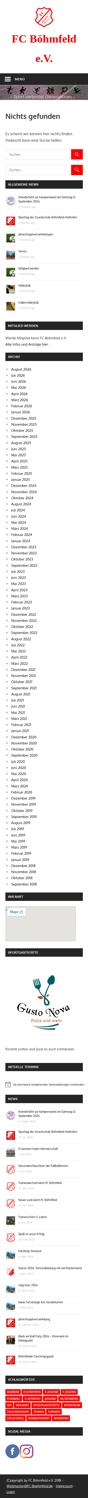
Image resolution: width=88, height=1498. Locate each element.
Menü (20, 79)
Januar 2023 (20, 608)
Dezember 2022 (23, 614)
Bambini (13, 1392)
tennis (39, 1411)
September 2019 (24, 817)
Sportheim (72, 1405)
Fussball (13, 1398)
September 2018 (24, 884)
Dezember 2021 (23, 669)
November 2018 (23, 872)
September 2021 (24, 688)
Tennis (22, 251)
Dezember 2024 (23, 485)
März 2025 (19, 467)
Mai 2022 (18, 651)
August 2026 (21, 369)
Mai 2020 (18, 774)
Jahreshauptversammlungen (35, 234)
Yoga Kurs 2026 (28, 1285)
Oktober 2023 (22, 559)
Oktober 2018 (22, 878)
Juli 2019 (17, 829)
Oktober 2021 (21, 682)
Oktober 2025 (22, 430)
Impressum (64, 1486)
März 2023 (19, 596)
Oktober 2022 (22, 626)
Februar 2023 (21, 602)
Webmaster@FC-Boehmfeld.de (30, 1486)
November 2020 (24, 743)
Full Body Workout (29, 1251)
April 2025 (19, 461)
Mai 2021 (18, 712)
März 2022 (19, 663)
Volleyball (24, 285)
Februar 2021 (21, 724)
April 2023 (19, 590)
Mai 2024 (18, 522)
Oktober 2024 (22, 498)
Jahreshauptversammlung (34, 1319)
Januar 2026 (20, 412)
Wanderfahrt (39, 1418)
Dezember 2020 (23, 737)
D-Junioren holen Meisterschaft (38, 1149)
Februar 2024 (21, 534)
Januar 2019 (20, 859)
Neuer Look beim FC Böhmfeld (37, 1200)
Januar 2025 (20, 479)
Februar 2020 (21, 792)
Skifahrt (22, 1405)
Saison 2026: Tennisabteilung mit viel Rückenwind (50, 1268)
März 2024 (19, 528)
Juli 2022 (18, 645)
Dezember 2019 (23, 798)
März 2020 (19, 786)
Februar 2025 (21, 473)
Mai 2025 (18, 455)
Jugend (50, 1398)
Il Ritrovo (33, 1398)
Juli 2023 (18, 571)
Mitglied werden (28, 268)
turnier (54, 1411)
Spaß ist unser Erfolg (31, 1234)
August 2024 (21, 504)
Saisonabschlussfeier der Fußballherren (43, 1166)
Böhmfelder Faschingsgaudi (36, 1356)
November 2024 (24, 492)
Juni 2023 (18, 577)
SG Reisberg (69, 1398)
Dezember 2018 (23, 866)
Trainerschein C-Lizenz (32, 1217)
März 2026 (19, 400)
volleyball (15, 1418)
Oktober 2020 (22, 749)
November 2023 (24, 553)
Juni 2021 (18, 706)
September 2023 (24, 565)
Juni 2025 (18, 449)
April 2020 (19, 780)
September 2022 (24, 632)
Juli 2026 (18, 375)
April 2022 (19, 657)
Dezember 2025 (23, 418)
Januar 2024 (20, 541)
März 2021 (19, 718)
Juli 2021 (17, 700)
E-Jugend (51, 1392)
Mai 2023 (18, 583)
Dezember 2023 (23, 547)
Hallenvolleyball (28, 302)
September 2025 (24, 436)
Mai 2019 (18, 841)
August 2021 (20, 694)
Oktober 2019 (22, 810)
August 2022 (21, 639)
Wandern (61, 1418)
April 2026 (19, 394)
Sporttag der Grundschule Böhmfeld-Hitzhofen (47, 217)
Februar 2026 (21, 406)
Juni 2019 (18, 835)
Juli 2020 (18, 761)
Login (11, 1492)
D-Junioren (32, 1392)
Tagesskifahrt (18, 1411)
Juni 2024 (18, 516)
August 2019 (21, 823)
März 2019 (19, 847)
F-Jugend (69, 1392)
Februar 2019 (21, 853)
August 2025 (21, 443)
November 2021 (23, 675)
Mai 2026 (18, 387)
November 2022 (24, 620)
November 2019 (23, 804)
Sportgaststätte (46, 1405)
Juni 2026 (18, 381)
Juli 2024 (18, 510)
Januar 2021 (20, 731)
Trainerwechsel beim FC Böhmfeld (40, 1183)
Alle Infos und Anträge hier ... (28, 344)
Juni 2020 (18, 767)
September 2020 (24, 755)
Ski (9, 1405)
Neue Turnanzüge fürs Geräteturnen (40, 1302)
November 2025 (24, 424)
